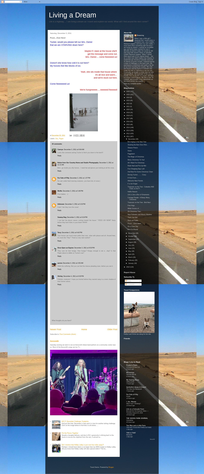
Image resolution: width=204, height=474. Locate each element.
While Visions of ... (134, 208)
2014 (128, 127)
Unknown (60, 204)
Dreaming (140, 35)
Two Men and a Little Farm (136, 425)
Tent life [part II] (131, 374)
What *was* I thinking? (133, 403)
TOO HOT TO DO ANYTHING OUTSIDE (138, 427)
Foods (128, 396)
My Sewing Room (132, 380)
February (131, 260)
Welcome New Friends (135, 181)
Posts (129, 281)
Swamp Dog (61, 217)
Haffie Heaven (132, 192)
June (130, 248)
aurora (59, 263)
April (130, 254)
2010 (128, 267)
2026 (128, 91)
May (130, 251)
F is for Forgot (132, 184)
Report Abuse (129, 272)
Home (84, 329)
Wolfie (59, 191)
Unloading (129, 420)
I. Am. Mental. (131, 402)
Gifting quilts (130, 382)
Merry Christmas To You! (136, 160)
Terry (59, 232)
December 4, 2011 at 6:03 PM (73, 276)
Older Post (112, 329)
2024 (128, 97)
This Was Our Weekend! (134, 389)
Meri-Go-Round (133, 229)
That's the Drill (132, 217)
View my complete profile (132, 84)
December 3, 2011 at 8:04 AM (74, 149)
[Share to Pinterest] (83, 135)
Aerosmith (54, 341)
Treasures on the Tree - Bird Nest (139, 202)
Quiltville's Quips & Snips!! (136, 387)
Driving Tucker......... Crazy (137, 175)
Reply (59, 156)
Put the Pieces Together (70, 433)
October (131, 236)
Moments (129, 435)
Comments (131, 284)
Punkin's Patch (131, 365)
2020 (128, 109)
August (131, 242)
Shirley (60, 276)
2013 (128, 130)
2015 (128, 124)
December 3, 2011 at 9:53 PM (84, 248)
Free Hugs (131, 205)
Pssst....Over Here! (134, 223)
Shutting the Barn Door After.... (138, 145)
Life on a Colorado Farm (135, 409)
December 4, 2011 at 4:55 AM (73, 263)
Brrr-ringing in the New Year (137, 142)
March (130, 257)
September (132, 239)
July (130, 245)
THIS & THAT (131, 433)
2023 (128, 100)
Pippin (61, 138)
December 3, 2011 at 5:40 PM (73, 191)
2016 (128, 121)
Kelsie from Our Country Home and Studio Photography (77, 163)
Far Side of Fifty (63, 178)
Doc (56, 138)
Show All (152, 439)
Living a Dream (72, 15)
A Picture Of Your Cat (133, 367)
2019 (128, 112)
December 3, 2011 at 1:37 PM (80, 178)
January (131, 263)
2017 (128, 118)
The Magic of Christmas (136, 157)
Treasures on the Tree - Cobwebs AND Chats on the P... (141, 188)
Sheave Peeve (133, 148)
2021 (128, 106)
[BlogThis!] (77, 135)
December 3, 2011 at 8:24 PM (77, 217)
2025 (128, 94)
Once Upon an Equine (65, 248)
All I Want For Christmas (136, 163)
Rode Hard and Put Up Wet (137, 166)
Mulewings (130, 372)
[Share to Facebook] (81, 135)
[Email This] (74, 135)
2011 (128, 136)
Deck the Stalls (133, 220)
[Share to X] (79, 135)
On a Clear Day (133, 226)
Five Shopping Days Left (136, 169)
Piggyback (131, 154)
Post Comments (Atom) (68, 334)
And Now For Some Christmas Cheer (140, 172)
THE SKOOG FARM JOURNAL (137, 418)
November (132, 233)
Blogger (111, 467)
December (132, 139)
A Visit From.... (133, 178)
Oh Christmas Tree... (135, 211)
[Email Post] (70, 135)
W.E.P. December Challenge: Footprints (75, 421)
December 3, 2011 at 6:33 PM (75, 204)
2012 (128, 133)
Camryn (60, 149)
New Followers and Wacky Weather (140, 214)
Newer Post (55, 329)
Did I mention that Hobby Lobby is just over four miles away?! (83, 445)
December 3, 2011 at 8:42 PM (72, 232)
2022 (128, 103)
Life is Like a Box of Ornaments (138, 194)
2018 (128, 115)
